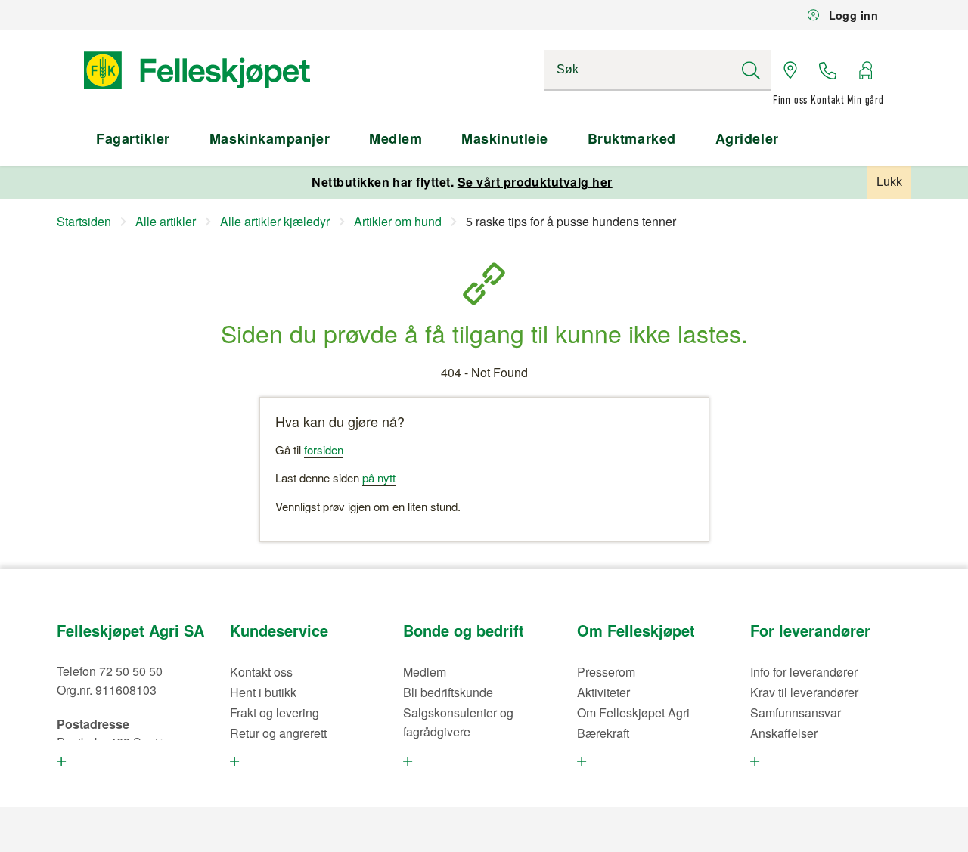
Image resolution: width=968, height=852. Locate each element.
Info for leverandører (804, 671)
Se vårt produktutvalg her (535, 182)
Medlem (395, 138)
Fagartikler (133, 138)
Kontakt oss (261, 671)
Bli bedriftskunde (448, 692)
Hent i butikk (263, 692)
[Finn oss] (790, 70)
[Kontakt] (828, 70)
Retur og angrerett (278, 733)
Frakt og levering (274, 712)
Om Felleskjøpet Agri (633, 712)
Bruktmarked (632, 138)
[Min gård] (865, 70)
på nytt (379, 477)
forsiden (323, 449)
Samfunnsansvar (795, 712)
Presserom (606, 671)
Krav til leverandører (804, 692)
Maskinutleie (504, 138)
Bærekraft (603, 733)
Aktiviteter (603, 692)
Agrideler (747, 138)
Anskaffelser (784, 733)
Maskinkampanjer (269, 138)
